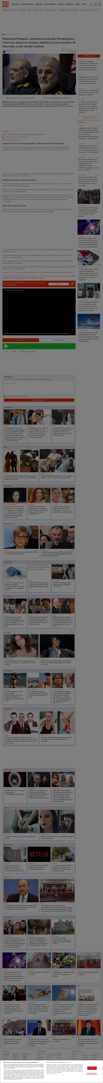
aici (26, 1075)
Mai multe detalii (11, 1068)
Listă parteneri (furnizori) (51, 1073)
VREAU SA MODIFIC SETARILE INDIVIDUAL (92, 1073)
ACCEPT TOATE (92, 1068)
